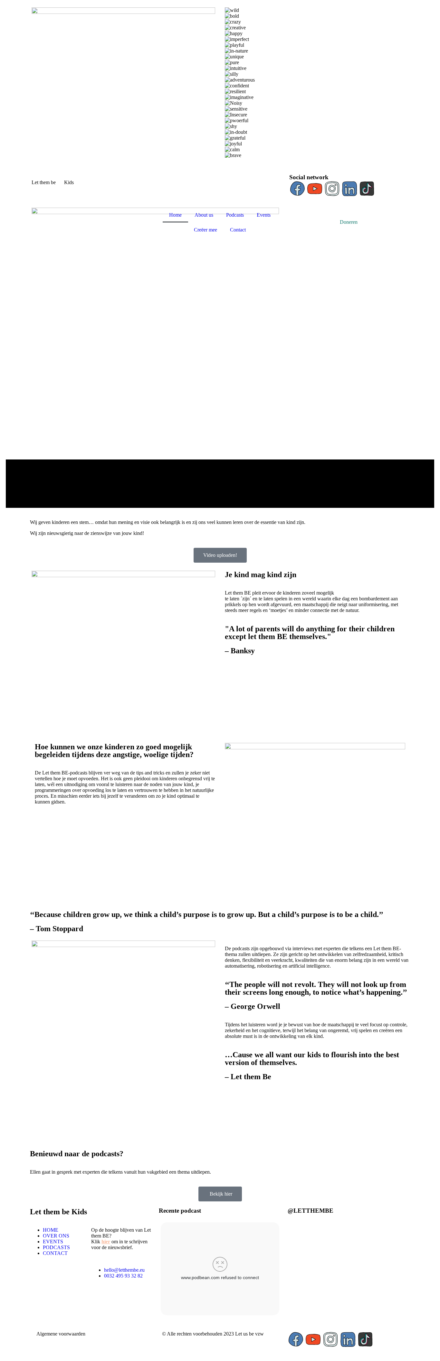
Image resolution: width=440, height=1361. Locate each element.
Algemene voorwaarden (60, 1333)
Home (175, 215)
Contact (238, 229)
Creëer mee (205, 229)
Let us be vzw (249, 1333)
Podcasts (235, 215)
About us (204, 215)
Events (264, 215)
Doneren (349, 222)
